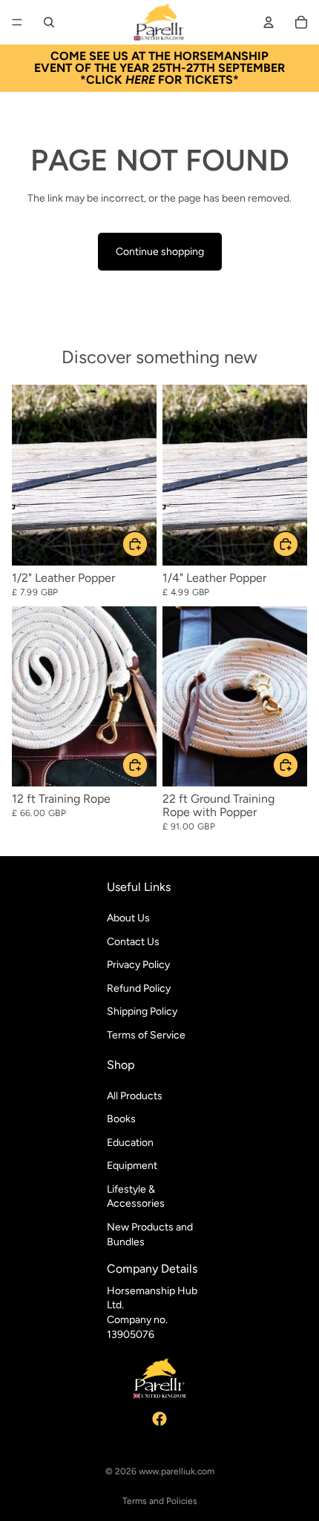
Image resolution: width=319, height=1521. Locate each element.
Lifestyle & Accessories (136, 1196)
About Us (128, 918)
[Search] (49, 22)
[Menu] (17, 22)
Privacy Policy (138, 965)
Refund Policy (139, 988)
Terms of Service (146, 1035)
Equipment (132, 1166)
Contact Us (133, 941)
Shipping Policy (142, 1012)
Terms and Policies (159, 1501)
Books (121, 1119)
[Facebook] (159, 1419)
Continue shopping (160, 251)
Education (130, 1142)
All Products (134, 1096)
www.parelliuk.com (176, 1471)
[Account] (268, 22)
